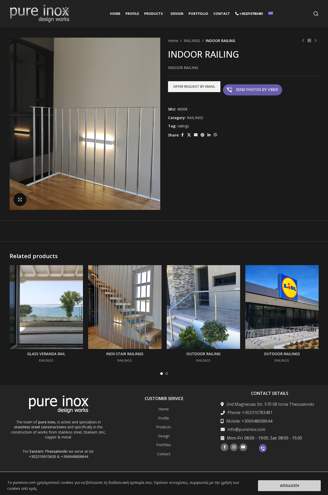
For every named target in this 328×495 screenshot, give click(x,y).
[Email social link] (195, 135)
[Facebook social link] (182, 135)
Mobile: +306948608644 (249, 421)
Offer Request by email (194, 86)
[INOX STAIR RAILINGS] (125, 307)
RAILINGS (192, 40)
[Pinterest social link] (202, 135)
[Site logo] (40, 13)
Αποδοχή (289, 485)
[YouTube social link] (243, 447)
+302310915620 (42, 456)
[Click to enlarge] (19, 199)
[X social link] (189, 135)
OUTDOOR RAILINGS (282, 353)
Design (164, 436)
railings (183, 125)
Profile (163, 418)
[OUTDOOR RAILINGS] (282, 307)
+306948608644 (74, 456)
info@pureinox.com (246, 429)
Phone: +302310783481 (250, 412)
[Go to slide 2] (166, 373)
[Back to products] (309, 41)
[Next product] (315, 41)
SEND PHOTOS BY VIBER (257, 89)
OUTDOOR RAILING (203, 353)
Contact (163, 453)
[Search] (316, 14)
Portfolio (163, 444)
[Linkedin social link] (209, 135)
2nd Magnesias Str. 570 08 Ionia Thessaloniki (270, 404)
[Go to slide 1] (161, 373)
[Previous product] (303, 41)
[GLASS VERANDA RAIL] (46, 307)
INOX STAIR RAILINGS (124, 353)
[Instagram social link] (234, 447)
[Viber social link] (215, 135)
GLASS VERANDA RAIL (46, 353)
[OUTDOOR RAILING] (203, 307)
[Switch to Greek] (270, 13)
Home (173, 40)
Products (163, 426)
